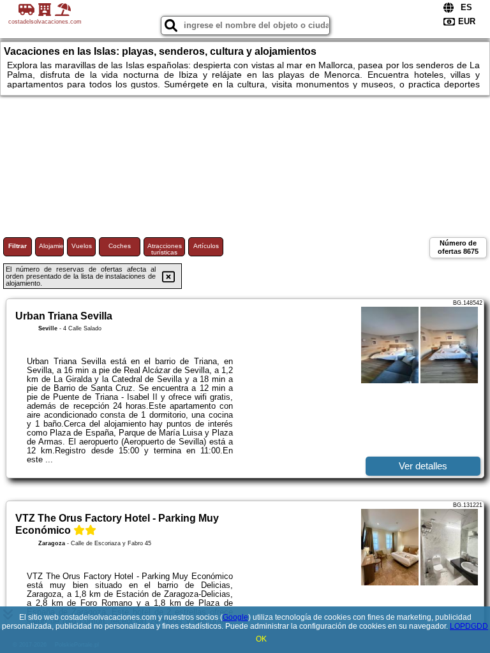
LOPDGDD (469, 626)
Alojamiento (51, 245)
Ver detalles (423, 465)
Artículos (206, 245)
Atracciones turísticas (164, 249)
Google (235, 617)
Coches (119, 245)
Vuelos (81, 245)
